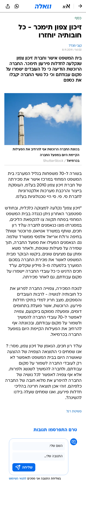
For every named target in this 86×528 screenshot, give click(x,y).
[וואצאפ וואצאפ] (16, 6)
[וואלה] (43, 6)
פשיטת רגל (74, 411)
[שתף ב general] (7, 6)
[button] (66, 6)
